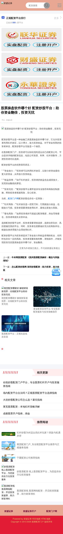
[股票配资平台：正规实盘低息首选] (15, 323)
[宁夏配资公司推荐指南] (8, 458)
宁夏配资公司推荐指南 (28, 457)
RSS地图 (36, 518)
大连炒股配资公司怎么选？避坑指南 (22, 399)
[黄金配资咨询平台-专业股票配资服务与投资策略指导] (47, 296)
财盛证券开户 (29, 511)
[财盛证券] (6, 5)
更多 (56, 18)
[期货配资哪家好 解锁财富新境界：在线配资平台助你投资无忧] (15, 290)
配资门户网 (13, 198)
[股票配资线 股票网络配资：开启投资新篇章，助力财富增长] (8, 492)
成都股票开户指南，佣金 (16, 413)
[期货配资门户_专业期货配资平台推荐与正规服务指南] (8, 445)
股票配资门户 (38, 521)
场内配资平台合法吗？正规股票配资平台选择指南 (30, 393)
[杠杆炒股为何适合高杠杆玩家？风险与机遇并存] (8, 434)
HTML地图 (45, 518)
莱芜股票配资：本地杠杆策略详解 (21, 406)
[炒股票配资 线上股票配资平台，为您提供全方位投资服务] (8, 473)
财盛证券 (8, 511)
